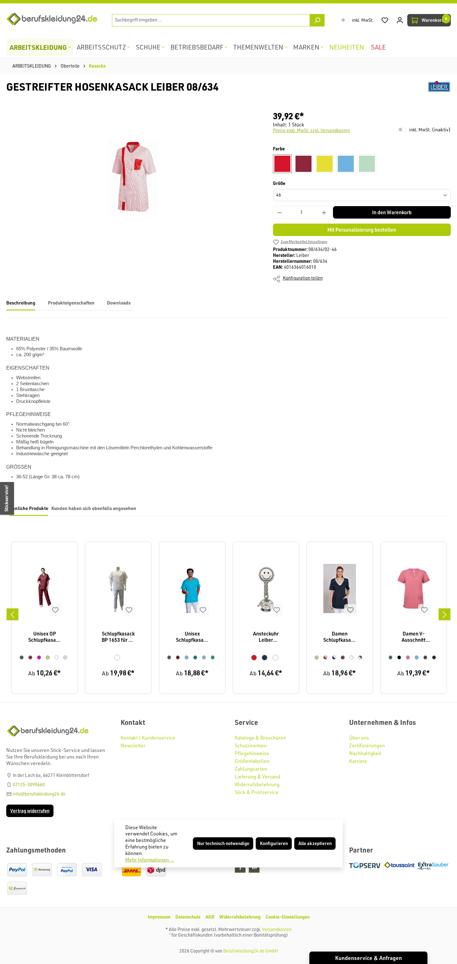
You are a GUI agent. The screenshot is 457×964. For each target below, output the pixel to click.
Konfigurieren (274, 843)
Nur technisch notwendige (223, 843)
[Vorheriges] (12, 614)
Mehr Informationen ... (149, 860)
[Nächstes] (444, 614)
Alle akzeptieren (315, 843)
